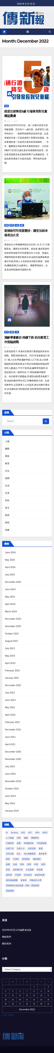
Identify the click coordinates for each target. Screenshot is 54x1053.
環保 (22, 864)
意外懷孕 (43, 854)
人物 (7, 441)
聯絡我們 (6, 937)
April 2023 (10, 663)
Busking (14, 832)
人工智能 (10, 838)
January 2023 (12, 678)
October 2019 (12, 788)
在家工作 (10, 848)
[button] (50, 31)
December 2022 (13, 685)
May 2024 (10, 597)
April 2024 (10, 604)
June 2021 (10, 737)
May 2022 (10, 707)
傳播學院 (35, 838)
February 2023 (12, 670)
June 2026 (10, 552)
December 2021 (13, 729)
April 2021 (10, 744)
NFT (30, 832)
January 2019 (12, 811)
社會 (6, 106)
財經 (7, 515)
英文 (7, 508)
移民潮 (9, 875)
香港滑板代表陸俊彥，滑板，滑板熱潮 (22, 885)
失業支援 (32, 848)
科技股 (40, 869)
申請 (36, 864)
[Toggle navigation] (28, 32)
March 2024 (11, 611)
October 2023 (12, 633)
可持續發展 (42, 843)
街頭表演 (28, 875)
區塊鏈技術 (29, 843)
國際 (7, 449)
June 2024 (10, 589)
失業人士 (21, 848)
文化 (7, 471)
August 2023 (11, 641)
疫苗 (8, 869)
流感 (15, 864)
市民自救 (10, 854)
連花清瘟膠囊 (12, 880)
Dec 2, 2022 (12, 121)
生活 (7, 485)
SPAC (44, 832)
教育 (11, 225)
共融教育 (10, 843)
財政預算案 (40, 875)
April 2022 (10, 715)
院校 (21, 225)
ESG (23, 832)
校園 (8, 864)
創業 (19, 843)
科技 (7, 500)
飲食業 (24, 880)
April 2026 (10, 567)
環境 (29, 864)
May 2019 (10, 803)
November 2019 (13, 781)
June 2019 (10, 796)
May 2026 (10, 560)
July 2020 (10, 766)
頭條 (7, 530)
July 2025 (10, 574)
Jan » (11, 1015)
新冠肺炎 (26, 859)
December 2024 (13, 582)
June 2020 (10, 774)
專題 (6, 225)
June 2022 (10, 700)
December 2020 (13, 752)
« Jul (4, 1015)
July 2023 (10, 648)
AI (7, 832)
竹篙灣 (18, 875)
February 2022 (12, 722)
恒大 (19, 854)
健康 (26, 838)
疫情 (43, 864)
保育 (19, 838)
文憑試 (16, 859)
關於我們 (6, 943)
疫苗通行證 (18, 869)
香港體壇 (10, 891)
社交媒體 (30, 869)
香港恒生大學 (35, 880)
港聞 (11, 332)
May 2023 (10, 656)
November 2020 (13, 759)
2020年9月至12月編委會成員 (16, 930)
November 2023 (13, 626)
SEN (37, 832)
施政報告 (37, 859)
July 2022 (10, 693)
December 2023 (13, 619)
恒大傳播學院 (30, 854)
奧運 (41, 848)
